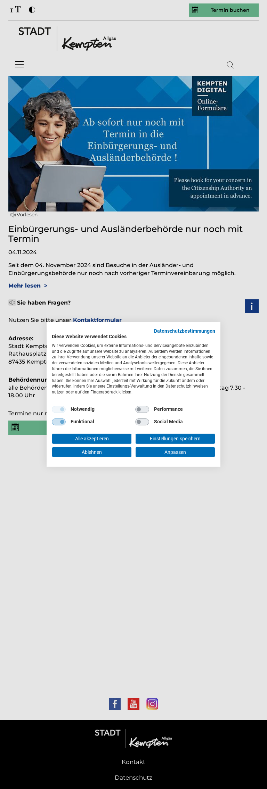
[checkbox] (59, 409)
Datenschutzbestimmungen (184, 331)
